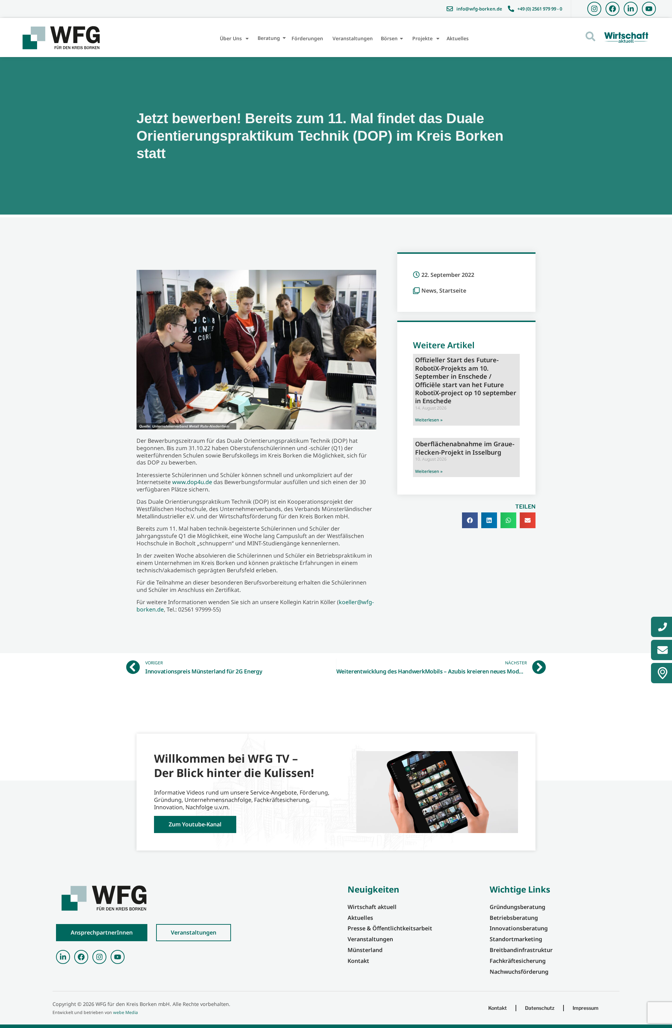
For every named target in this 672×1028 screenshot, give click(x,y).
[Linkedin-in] (631, 9)
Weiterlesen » (428, 420)
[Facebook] (613, 9)
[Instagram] (594, 9)
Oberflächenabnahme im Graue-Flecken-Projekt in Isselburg (464, 448)
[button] (470, 520)
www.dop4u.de (192, 482)
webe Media (125, 1012)
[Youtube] (649, 9)
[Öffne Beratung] (284, 38)
